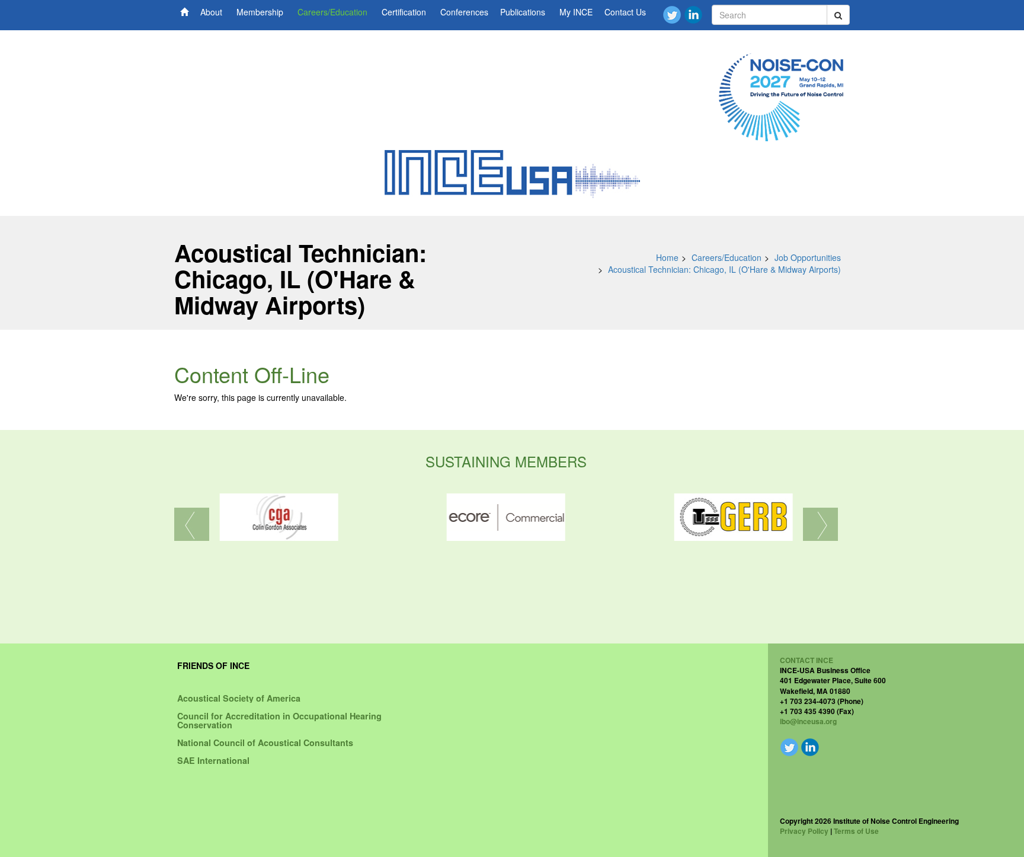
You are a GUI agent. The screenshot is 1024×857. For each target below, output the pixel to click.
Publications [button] (522, 12)
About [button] (211, 12)
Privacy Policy (804, 831)
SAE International (213, 760)
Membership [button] (259, 12)
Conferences (464, 12)
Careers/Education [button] (332, 12)
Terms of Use (856, 831)
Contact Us (625, 12)
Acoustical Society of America (238, 698)
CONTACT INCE (806, 660)
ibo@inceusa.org (808, 721)
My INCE (576, 12)
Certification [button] (404, 12)
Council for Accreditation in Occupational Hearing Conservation (279, 720)
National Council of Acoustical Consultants (265, 742)
